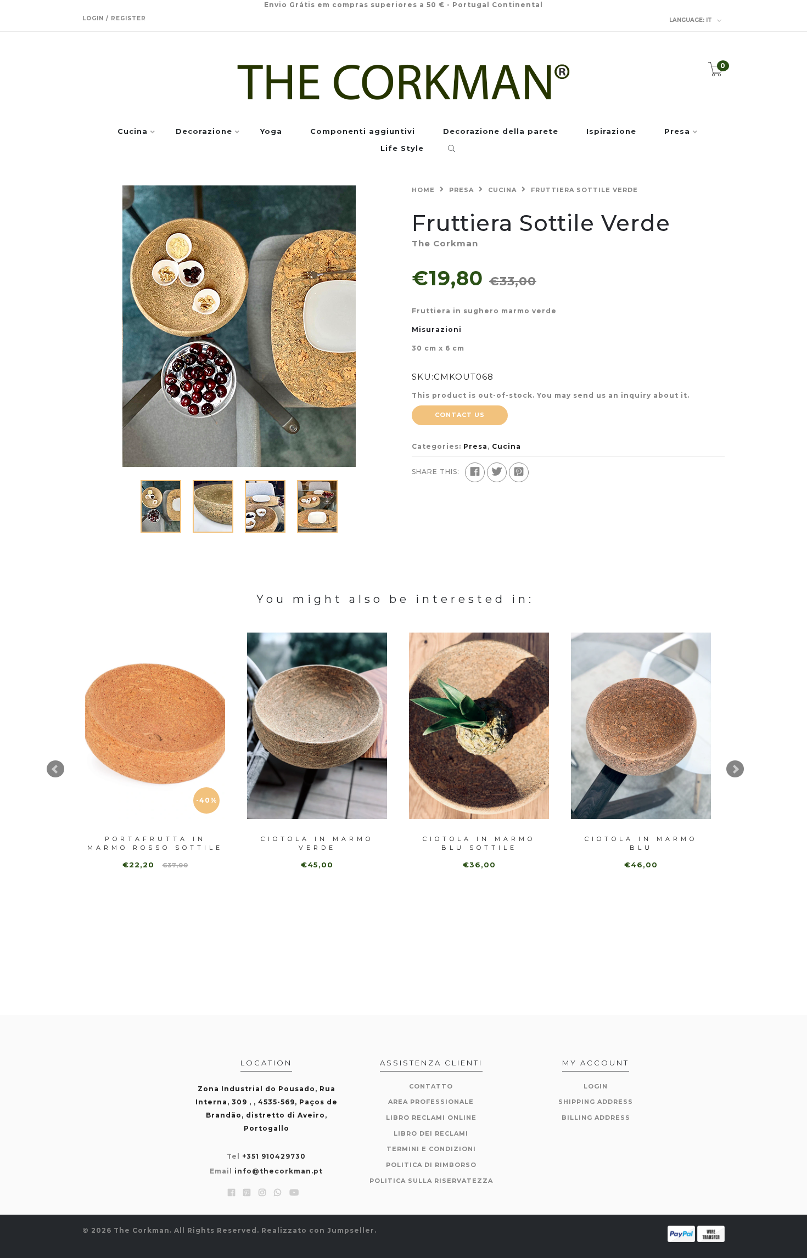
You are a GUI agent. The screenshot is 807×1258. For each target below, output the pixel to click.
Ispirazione (611, 132)
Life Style (402, 149)
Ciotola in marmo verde (317, 843)
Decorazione (204, 132)
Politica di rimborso (431, 1165)
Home (423, 190)
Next (735, 769)
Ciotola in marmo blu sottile (479, 843)
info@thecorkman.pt (278, 1171)
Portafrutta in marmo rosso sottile (155, 843)
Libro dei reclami (431, 1133)
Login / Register (114, 18)
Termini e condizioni (431, 1149)
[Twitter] (497, 472)
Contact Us (460, 415)
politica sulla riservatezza (431, 1180)
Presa (677, 132)
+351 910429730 (274, 1156)
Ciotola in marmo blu (641, 843)
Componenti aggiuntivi (362, 132)
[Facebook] (475, 472)
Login (596, 1086)
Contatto (431, 1086)
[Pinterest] (519, 472)
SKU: (423, 376)
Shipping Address (595, 1101)
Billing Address (596, 1117)
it (691, 20)
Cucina (132, 132)
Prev (55, 769)
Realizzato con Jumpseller (317, 1230)
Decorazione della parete (500, 132)
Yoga (271, 132)
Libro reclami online (431, 1117)
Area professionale (431, 1101)
